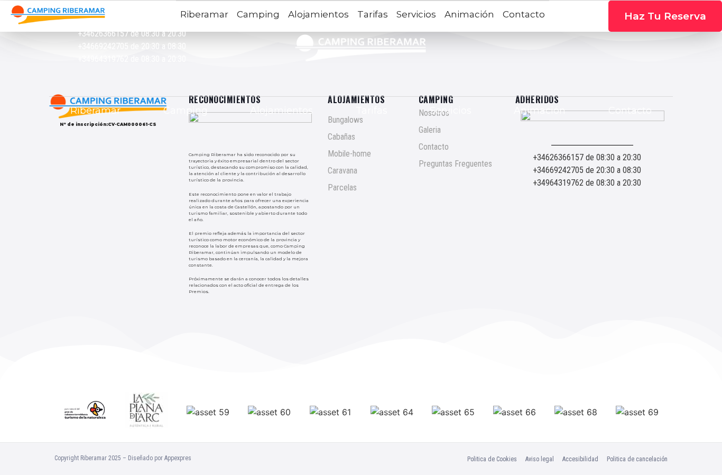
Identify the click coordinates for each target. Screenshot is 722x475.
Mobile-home (349, 154)
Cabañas (341, 137)
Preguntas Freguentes (455, 164)
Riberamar (95, 110)
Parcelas (342, 187)
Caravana (342, 171)
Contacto (630, 110)
